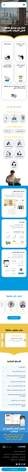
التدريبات (15, 451)
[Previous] (25, 340)
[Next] (2, 340)
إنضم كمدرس (22, 457)
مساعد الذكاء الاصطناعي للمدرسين (18, 454)
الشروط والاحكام (22, 460)
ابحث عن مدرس (7, 454)
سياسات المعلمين (14, 460)
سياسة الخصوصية (15, 457)
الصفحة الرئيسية (22, 451)
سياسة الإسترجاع (6, 457)
